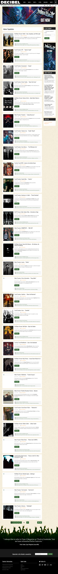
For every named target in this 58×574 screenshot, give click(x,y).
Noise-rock (21, 385)
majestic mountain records (29, 273)
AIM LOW (20, 239)
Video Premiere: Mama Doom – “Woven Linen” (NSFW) (25, 440)
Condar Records (18, 501)
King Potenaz (31, 369)
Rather (35, 273)
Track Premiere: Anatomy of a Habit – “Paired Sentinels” (26, 195)
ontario (37, 257)
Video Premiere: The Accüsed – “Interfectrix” (24, 490)
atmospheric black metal (20, 158)
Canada (24, 257)
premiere (28, 289)
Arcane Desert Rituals (19, 369)
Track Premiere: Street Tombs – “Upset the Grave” (25, 82)
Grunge (23, 239)
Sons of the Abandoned (32, 353)
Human (27, 321)
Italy (28, 369)
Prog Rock (34, 337)
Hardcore (26, 239)
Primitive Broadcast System (34, 403)
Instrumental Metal (32, 190)
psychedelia (25, 385)
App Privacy (23, 569)
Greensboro (21, 321)
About (51, 2)
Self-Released (34, 239)
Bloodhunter (18, 353)
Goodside (17, 321)
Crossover (22, 501)
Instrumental (27, 190)
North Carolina (32, 321)
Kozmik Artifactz (36, 418)
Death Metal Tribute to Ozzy (32, 110)
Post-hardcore (37, 321)
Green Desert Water (27, 418)
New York (29, 239)
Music (29, 2)
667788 (17, 273)
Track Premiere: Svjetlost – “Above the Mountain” (25, 294)
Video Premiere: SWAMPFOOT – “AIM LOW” (23, 228)
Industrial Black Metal (28, 469)
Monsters (21, 403)
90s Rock (17, 239)
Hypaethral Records (30, 77)
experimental (34, 434)
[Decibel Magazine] (10, 1)
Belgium (30, 517)
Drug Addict (20, 289)
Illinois (32, 174)
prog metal (37, 190)
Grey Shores (36, 158)
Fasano (26, 369)
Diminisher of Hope (24, 223)
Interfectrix (30, 501)
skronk (34, 385)
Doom (26, 207)
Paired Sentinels (35, 207)
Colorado (17, 223)
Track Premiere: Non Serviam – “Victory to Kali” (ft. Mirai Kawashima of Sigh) (26, 456)
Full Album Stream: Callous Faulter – (25, 423)
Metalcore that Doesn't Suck (32, 223)
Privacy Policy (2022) (24, 568)
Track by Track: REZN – (25, 163)
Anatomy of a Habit (19, 207)
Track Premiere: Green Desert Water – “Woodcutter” (25, 407)
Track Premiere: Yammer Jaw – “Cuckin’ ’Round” (24, 131)
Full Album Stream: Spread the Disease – (26, 244)
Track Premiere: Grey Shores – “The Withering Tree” (25, 147)
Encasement (22, 77)
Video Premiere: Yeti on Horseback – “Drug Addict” (25, 278)
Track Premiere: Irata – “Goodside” (22, 310)
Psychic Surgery (30, 385)
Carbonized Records (19, 93)
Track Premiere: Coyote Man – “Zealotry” (23, 179)
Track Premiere (24, 189)
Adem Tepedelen (24, 35)
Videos (28, 238)
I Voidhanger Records (36, 77)
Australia (17, 434)
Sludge (36, 289)
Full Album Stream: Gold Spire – (24, 326)
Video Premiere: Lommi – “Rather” (21, 262)
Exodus (25, 77)
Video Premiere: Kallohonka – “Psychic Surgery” (24, 374)
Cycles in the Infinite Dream (23, 174)
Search (56, 3)
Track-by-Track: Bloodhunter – (25, 342)
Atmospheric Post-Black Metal (24, 517)
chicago (17, 174)
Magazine (46, 2)
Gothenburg (20, 273)
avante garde (18, 337)
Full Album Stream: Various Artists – (26, 98)
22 (27, 522)
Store (40, 2)
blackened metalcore (19, 257)
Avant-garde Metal (22, 434)
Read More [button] (17, 40)
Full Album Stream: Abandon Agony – (24, 474)
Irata (29, 321)
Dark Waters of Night (30, 158)
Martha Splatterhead (35, 501)
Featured (20, 43)
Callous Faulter (27, 434)
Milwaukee (17, 403)
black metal (17, 77)
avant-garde (18, 469)
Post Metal (35, 174)
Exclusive (17, 43)
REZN (38, 174)
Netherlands (26, 305)
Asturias (17, 418)
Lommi (24, 273)
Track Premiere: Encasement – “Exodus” (23, 66)
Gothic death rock (30, 207)
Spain (37, 353)
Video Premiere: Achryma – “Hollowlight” (23, 506)
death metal (24, 93)
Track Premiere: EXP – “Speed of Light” (22, 50)
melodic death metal (23, 353)
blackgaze (25, 158)
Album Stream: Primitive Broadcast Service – (25, 391)
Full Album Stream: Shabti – (27, 34)
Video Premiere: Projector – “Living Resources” (24, 115)
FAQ (21, 567)
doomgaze (29, 174)
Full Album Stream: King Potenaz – (27, 358)
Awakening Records (23, 337)
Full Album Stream (25, 43)
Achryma (17, 517)
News (24, 2)
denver (20, 223)
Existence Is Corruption (34, 93)
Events (34, 2)
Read (23, 173)
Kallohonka (17, 385)
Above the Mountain (19, 305)
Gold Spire (30, 337)
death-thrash (29, 93)
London (23, 289)
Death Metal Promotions (23, 110)
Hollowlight (37, 517)
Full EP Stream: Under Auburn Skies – (26, 212)
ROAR (28, 353)
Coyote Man (20, 190)
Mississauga (34, 257)
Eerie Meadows (21, 418)
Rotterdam (30, 305)
